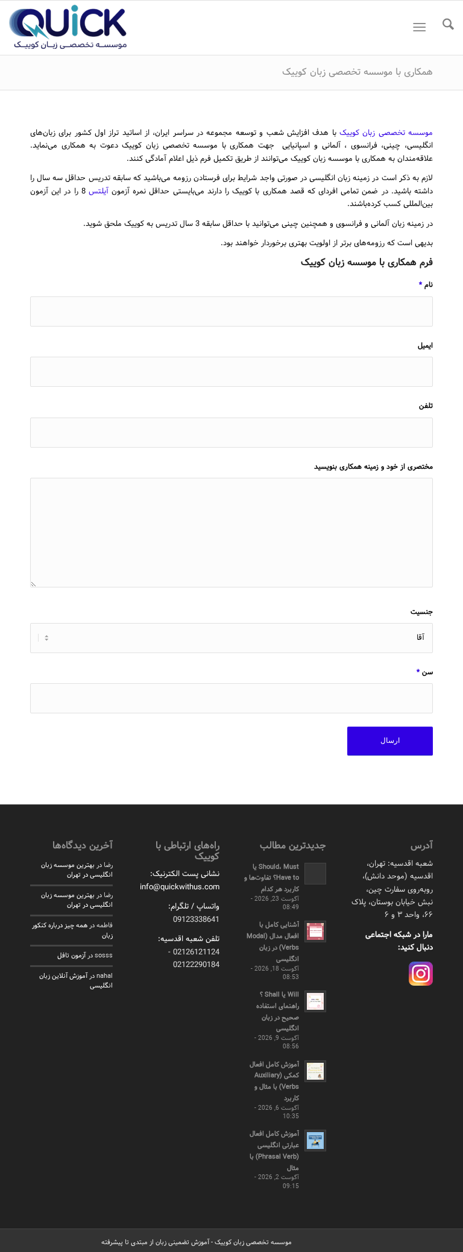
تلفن (426, 406)
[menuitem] (442, 28)
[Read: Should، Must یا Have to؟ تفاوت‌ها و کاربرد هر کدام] (315, 873)
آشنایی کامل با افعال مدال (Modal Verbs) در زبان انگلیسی (273, 941)
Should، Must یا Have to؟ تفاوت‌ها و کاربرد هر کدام (271, 878)
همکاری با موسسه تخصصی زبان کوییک (357, 72)
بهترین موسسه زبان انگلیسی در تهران (77, 870)
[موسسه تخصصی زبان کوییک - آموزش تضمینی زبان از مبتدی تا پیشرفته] (68, 28)
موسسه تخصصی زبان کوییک (386, 133)
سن (425, 672)
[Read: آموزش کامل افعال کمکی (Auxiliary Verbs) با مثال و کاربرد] (315, 1071)
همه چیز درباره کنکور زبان (72, 930)
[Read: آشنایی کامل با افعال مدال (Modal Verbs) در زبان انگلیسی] (315, 931)
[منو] (421, 27)
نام (426, 285)
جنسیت (422, 612)
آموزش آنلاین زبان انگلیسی (76, 981)
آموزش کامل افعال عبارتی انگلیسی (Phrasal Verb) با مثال (274, 1150)
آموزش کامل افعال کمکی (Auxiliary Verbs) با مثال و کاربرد (274, 1081)
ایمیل (425, 346)
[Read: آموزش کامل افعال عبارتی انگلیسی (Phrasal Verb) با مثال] (315, 1140)
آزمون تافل (71, 955)
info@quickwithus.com (179, 887)
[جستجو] (442, 28)
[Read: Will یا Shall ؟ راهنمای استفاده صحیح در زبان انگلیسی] (315, 1001)
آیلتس (99, 191)
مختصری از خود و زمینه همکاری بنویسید (373, 467)
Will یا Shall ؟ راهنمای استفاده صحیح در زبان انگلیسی (277, 1011)
